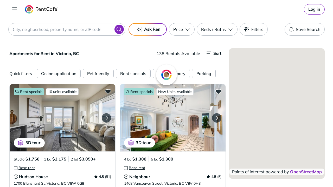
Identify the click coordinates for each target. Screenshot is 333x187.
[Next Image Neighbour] (216, 118)
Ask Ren (152, 29)
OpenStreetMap (306, 171)
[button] (62, 117)
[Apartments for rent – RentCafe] (41, 9)
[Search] (119, 29)
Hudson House (33, 176)
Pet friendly (98, 73)
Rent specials (133, 73)
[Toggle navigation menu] (14, 9)
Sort (217, 53)
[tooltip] (24, 167)
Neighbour (139, 176)
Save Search (308, 29)
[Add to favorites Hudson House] (108, 91)
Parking (203, 73)
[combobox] (66, 29)
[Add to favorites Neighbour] (218, 91)
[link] (314, 9)
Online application (58, 73)
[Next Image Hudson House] (106, 118)
